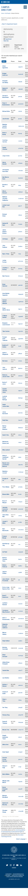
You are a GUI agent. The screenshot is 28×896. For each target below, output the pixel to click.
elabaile (20, 81)
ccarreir (20, 141)
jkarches (20, 413)
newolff (20, 789)
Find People (7, 13)
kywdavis (20, 178)
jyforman (20, 261)
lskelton (20, 678)
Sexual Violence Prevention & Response (15, 876)
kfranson (20, 276)
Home (2, 13)
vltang (19, 700)
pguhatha (20, 338)
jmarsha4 (20, 509)
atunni (19, 744)
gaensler (20, 285)
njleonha (20, 464)
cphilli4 (20, 572)
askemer (20, 685)
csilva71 (20, 670)
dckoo (20, 435)
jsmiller (20, 522)
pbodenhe (20, 104)
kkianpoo (20, 427)
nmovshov (21, 529)
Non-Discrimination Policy (18, 873)
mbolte (20, 111)
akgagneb (20, 294)
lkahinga (20, 398)
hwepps (20, 224)
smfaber (20, 239)
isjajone (20, 390)
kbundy (20, 133)
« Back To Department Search (9, 24)
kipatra (20, 559)
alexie (19, 457)
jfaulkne (20, 246)
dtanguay (20, 722)
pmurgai (20, 537)
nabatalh (20, 89)
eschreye (20, 655)
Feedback (14, 867)
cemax (20, 515)
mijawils (20, 781)
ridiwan (20, 215)
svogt (19, 766)
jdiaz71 (20, 206)
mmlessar (20, 472)
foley (19, 254)
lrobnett (20, 603)
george (20, 96)
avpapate (20, 552)
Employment (7, 875)
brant (19, 596)
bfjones (20, 383)
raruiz (19, 588)
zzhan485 (20, 811)
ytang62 (20, 707)
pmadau (20, 487)
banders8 (20, 74)
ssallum (20, 641)
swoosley (20, 804)
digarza (20, 309)
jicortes (20, 155)
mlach (19, 442)
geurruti (20, 759)
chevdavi (20, 170)
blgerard (20, 324)
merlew (20, 774)
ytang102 (20, 715)
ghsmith (20, 692)
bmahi (19, 494)
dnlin (19, 479)
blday (19, 185)
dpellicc (20, 566)
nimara (20, 361)
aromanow (21, 618)
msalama (20, 633)
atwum (20, 737)
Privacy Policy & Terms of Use (18, 875)
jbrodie (20, 118)
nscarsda (20, 648)
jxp (19, 580)
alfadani (20, 163)
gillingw (20, 353)
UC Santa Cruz (5, 2)
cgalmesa (20, 301)
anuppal (20, 752)
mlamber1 (20, 450)
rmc (19, 544)
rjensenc (20, 375)
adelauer (20, 192)
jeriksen (20, 231)
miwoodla (20, 796)
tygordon (20, 331)
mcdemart (21, 198)
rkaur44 (20, 420)
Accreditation (9, 873)
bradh (19, 346)
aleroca (20, 626)
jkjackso (20, 368)
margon (20, 501)
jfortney (20, 268)
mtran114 (20, 729)
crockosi (20, 611)
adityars (20, 663)
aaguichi (20, 67)
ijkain (19, 405)
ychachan (20, 148)
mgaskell (20, 316)
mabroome (21, 126)
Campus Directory (6, 8)
